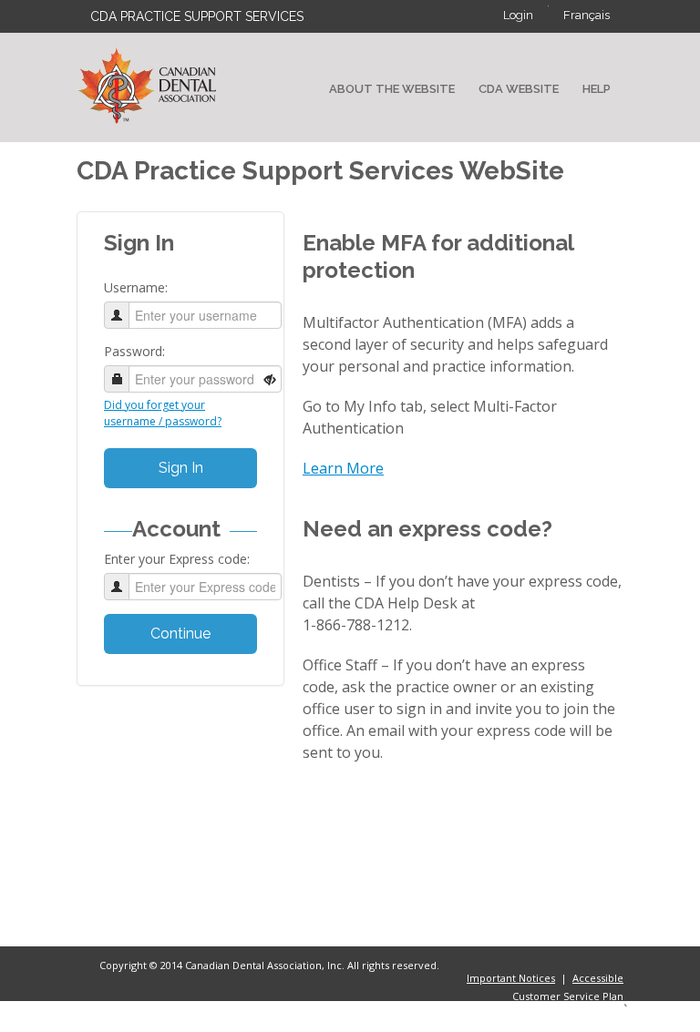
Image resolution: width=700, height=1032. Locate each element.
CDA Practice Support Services (197, 16)
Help (596, 89)
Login (518, 15)
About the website (392, 89)
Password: (134, 351)
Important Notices (511, 978)
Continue (180, 633)
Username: (136, 287)
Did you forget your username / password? (162, 413)
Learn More (343, 468)
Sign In (181, 467)
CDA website (519, 89)
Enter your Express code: (177, 558)
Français (586, 15)
